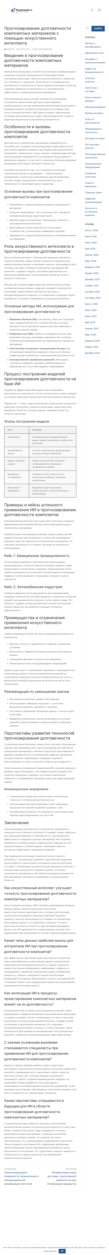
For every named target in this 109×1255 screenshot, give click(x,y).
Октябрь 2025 (92, 291)
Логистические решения (93, 99)
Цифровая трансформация (93, 200)
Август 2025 (91, 304)
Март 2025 (90, 334)
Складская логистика (90, 175)
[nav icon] (99, 10)
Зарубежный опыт (94, 53)
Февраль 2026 (92, 267)
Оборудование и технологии (93, 130)
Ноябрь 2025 (92, 285)
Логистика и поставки (91, 89)
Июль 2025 (91, 310)
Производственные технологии (95, 156)
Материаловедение (43, 49)
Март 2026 (90, 261)
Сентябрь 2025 (93, 298)
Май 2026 (90, 248)
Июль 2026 (91, 236)
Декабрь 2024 (92, 353)
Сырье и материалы (91, 185)
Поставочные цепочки (92, 146)
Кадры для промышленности (94, 70)
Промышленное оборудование (93, 165)
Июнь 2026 (91, 242)
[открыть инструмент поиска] (92, 10)
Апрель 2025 (91, 328)
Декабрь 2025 (92, 279)
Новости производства (92, 121)
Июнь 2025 (91, 316)
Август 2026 (91, 230)
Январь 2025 (91, 347)
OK (62, 1251)
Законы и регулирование (93, 45)
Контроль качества (90, 80)
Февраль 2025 (92, 340)
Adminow (10, 49)
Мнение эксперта (94, 113)
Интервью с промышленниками (95, 61)
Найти (98, 28)
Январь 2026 (91, 273)
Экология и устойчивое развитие (91, 211)
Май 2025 (90, 322)
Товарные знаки (93, 192)
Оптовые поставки (95, 138)
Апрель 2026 (91, 254)
